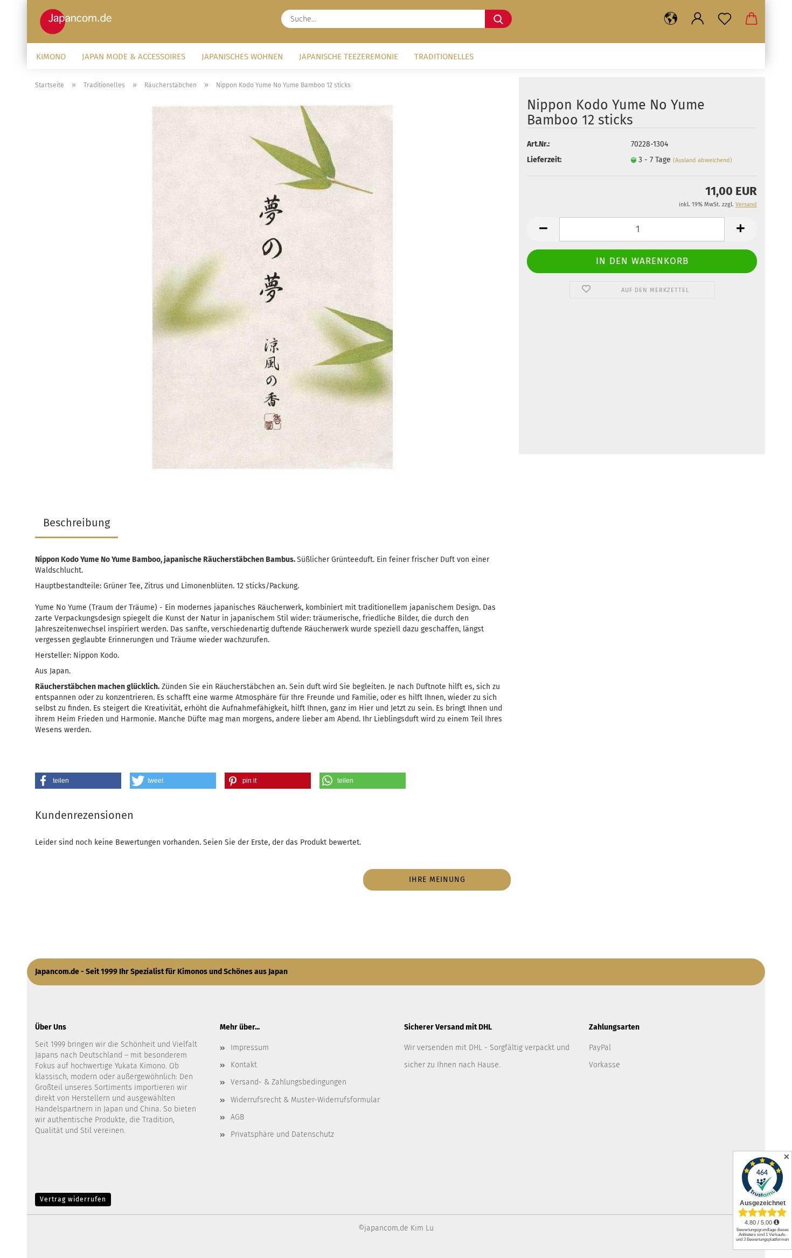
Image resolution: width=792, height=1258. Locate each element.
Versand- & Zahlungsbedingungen (288, 1082)
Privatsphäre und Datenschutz (282, 1134)
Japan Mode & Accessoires (133, 56)
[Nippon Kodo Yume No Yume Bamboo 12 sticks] (273, 286)
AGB (237, 1117)
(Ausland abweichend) (702, 160)
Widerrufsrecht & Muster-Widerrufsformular (305, 1099)
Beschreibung (76, 522)
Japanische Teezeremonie (348, 56)
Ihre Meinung (437, 879)
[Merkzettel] (724, 19)
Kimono (51, 56)
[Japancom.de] (78, 21)
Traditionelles (444, 56)
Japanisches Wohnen (242, 56)
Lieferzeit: (544, 159)
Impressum (250, 1047)
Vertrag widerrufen (73, 1199)
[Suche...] (498, 19)
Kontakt (244, 1064)
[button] (670, 19)
